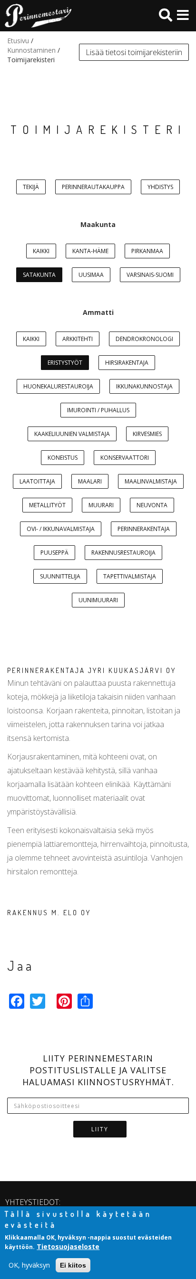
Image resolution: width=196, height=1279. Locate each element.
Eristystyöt (65, 363)
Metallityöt (47, 505)
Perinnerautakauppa (93, 187)
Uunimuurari (98, 600)
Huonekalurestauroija (58, 386)
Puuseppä (54, 553)
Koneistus (63, 458)
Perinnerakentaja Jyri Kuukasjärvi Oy (91, 670)
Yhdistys (160, 187)
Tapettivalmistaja (129, 576)
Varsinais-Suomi (150, 275)
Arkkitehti (77, 339)
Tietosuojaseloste (68, 1246)
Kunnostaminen (31, 50)
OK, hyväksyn (29, 1265)
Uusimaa (91, 275)
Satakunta (39, 275)
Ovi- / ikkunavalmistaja (61, 529)
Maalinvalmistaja (151, 481)
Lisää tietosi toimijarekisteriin (134, 52)
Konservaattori (124, 458)
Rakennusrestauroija (123, 553)
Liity (99, 1129)
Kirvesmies (147, 434)
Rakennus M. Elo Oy (49, 912)
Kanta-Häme (90, 251)
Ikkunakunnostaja (144, 386)
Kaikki (41, 251)
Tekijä (31, 187)
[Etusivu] (35, 16)
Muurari (101, 505)
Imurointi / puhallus (98, 410)
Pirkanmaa (147, 251)
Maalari (90, 481)
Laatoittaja (37, 481)
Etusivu (18, 40)
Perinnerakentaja (144, 529)
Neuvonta (152, 505)
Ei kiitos (73, 1265)
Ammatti (98, 312)
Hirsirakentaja (126, 363)
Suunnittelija (60, 576)
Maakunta (98, 224)
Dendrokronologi (144, 339)
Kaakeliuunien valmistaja (72, 434)
